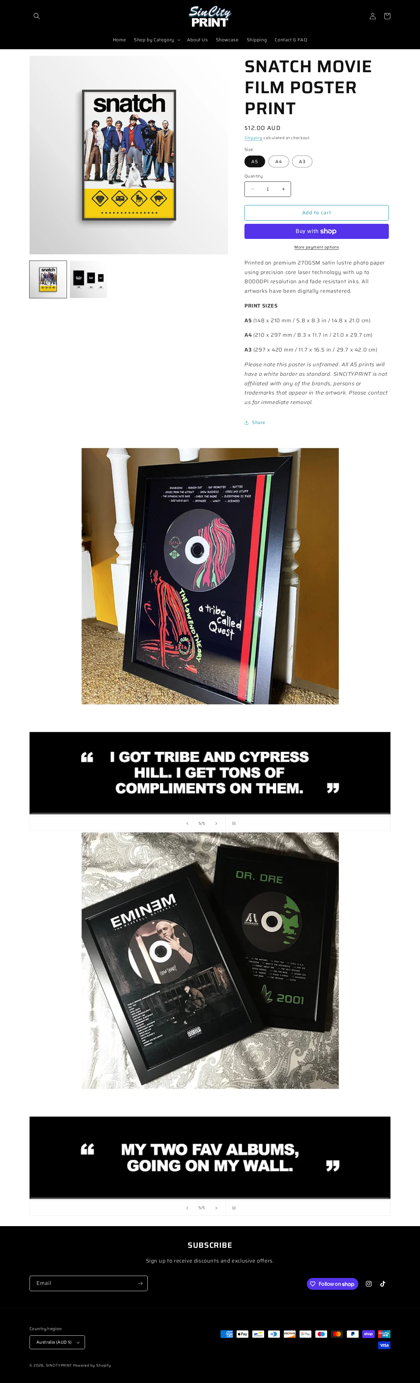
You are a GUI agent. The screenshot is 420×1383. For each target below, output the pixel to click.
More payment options (316, 247)
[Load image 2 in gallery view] (88, 279)
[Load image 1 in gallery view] (48, 279)
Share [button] (258, 422)
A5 (254, 161)
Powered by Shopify (92, 1365)
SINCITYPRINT (59, 1365)
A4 (278, 161)
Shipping (253, 138)
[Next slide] (216, 823)
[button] (37, 16)
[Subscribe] (140, 1283)
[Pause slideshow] (232, 823)
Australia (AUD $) (54, 1342)
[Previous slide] (187, 823)
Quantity (253, 176)
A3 (302, 161)
